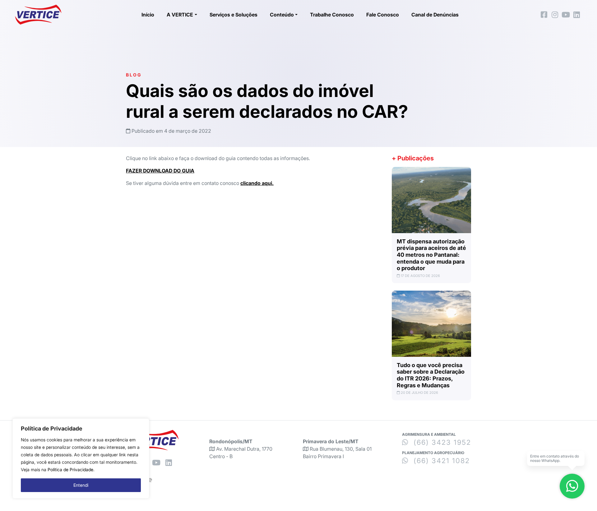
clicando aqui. (257, 183)
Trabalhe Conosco (332, 15)
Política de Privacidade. (71, 469)
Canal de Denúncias (435, 15)
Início (147, 15)
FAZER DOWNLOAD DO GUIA (160, 171)
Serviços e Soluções (233, 15)
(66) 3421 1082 (440, 461)
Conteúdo (282, 15)
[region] (80, 458)
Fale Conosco (382, 15)
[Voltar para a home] (38, 15)
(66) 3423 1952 (441, 442)
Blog (133, 74)
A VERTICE (180, 15)
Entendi (80, 485)
